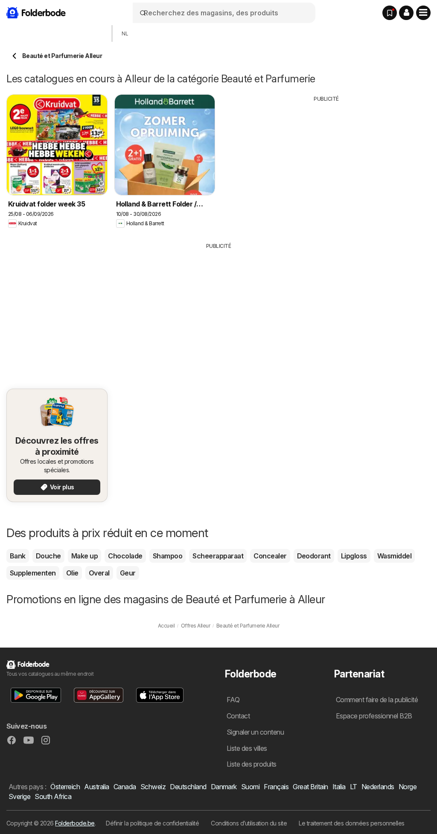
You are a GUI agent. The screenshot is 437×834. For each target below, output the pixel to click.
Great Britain (310, 786)
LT (353, 786)
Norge (408, 786)
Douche (48, 556)
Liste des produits (252, 764)
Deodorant (314, 556)
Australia (96, 786)
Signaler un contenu (255, 732)
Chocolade (125, 556)
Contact (238, 716)
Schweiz (153, 786)
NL (125, 33)
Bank (18, 556)
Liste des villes (247, 748)
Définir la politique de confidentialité (152, 823)
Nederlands (377, 786)
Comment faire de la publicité (377, 699)
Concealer (269, 556)
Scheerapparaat (217, 556)
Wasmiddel (394, 556)
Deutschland (188, 786)
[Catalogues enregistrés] (389, 13)
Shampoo (167, 556)
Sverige (19, 796)
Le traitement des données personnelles (352, 823)
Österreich (65, 786)
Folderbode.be (74, 823)
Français (276, 786)
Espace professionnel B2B (374, 716)
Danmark (224, 786)
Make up (84, 556)
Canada (125, 786)
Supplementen (33, 573)
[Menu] (423, 13)
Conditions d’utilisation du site (249, 823)
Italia (339, 786)
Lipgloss (354, 556)
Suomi (250, 786)
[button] (406, 13)
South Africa (53, 796)
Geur (128, 573)
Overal (99, 573)
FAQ (233, 699)
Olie (72, 573)
